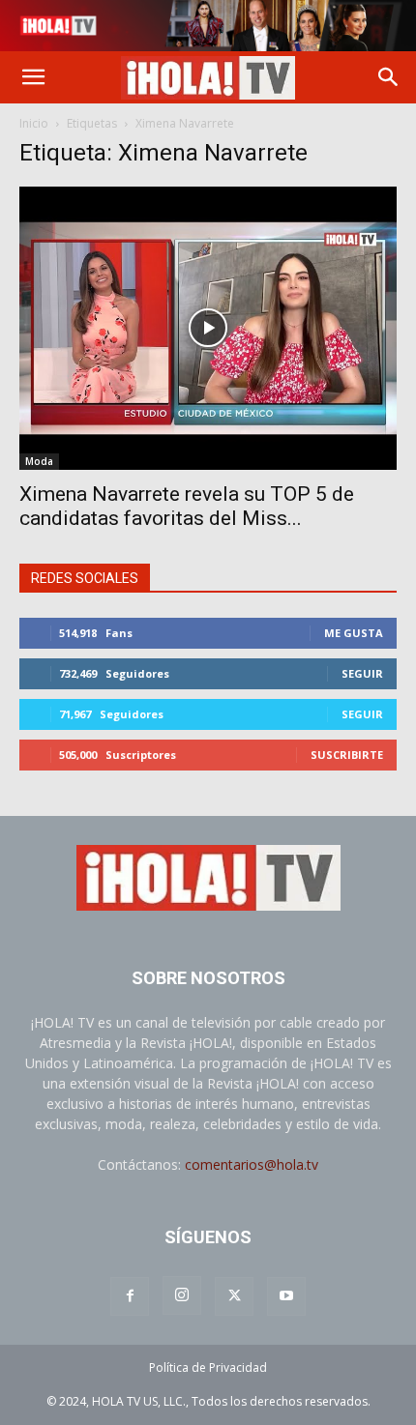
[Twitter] (234, 1296)
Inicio (33, 123)
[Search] (389, 77)
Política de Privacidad (208, 1367)
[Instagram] (182, 1295)
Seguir (362, 673)
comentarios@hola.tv (251, 1164)
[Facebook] (129, 1296)
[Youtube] (286, 1296)
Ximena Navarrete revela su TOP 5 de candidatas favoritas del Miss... (186, 506)
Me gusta (353, 632)
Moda (39, 461)
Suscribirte (347, 754)
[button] (33, 77)
